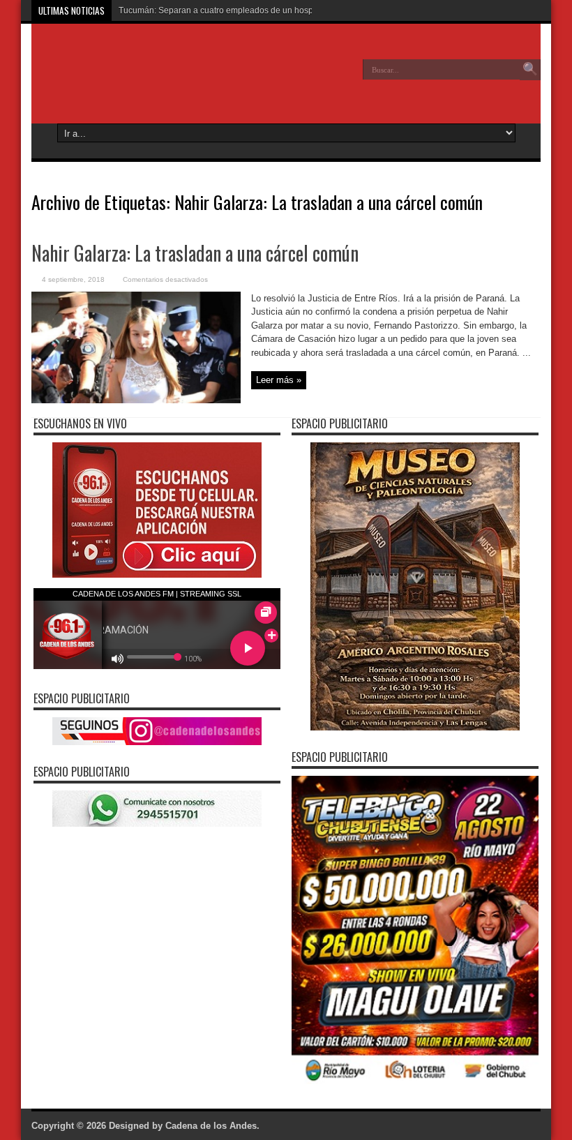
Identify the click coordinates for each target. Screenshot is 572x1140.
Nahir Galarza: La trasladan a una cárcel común (195, 253)
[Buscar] (530, 69)
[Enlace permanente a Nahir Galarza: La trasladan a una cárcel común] (136, 400)
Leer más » (278, 380)
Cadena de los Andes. (212, 1125)
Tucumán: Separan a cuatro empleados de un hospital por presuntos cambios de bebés (285, 10)
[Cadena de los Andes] (133, 79)
